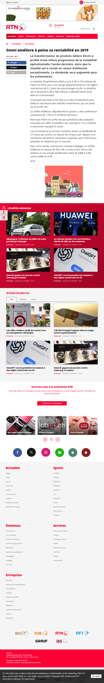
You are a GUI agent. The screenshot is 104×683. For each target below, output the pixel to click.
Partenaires (10, 601)
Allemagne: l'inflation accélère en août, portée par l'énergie (26, 240)
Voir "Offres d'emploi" (23, 425)
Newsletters (59, 452)
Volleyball (57, 486)
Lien (12, 72)
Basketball (57, 481)
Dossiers (9, 498)
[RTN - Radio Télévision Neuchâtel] (62, 633)
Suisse (8, 477)
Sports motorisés (59, 507)
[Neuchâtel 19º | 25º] (50, 23)
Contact (8, 614)
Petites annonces (59, 547)
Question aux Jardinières (14, 552)
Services (60, 36)
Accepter (96, 676)
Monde (8, 481)
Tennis (56, 502)
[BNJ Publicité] (20, 633)
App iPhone (72, 452)
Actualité (12, 36)
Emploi (56, 556)
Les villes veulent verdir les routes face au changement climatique (26, 331)
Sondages (9, 560)
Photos (41, 36)
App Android (86, 452)
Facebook (17, 452)
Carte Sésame (10, 588)
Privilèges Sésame (60, 539)
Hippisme (57, 498)
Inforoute (57, 552)
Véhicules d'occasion (60, 531)
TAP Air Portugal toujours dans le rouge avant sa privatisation (74, 331)
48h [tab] (11, 299)
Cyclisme (56, 490)
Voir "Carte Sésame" (54, 425)
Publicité (9, 593)
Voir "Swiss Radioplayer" (85, 425)
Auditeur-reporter (90, 2)
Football (56, 473)
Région (8, 473)
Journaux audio (11, 494)
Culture (8, 490)
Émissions (31, 36)
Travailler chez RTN (12, 597)
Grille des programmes (14, 543)
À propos (9, 580)
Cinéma (56, 535)
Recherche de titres (13, 539)
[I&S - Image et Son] (62, 641)
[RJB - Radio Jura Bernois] (41, 633)
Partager (13, 63)
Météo (56, 543)
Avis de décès (58, 560)
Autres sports (58, 511)
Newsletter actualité (13, 507)
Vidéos (50, 36)
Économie (29, 44)
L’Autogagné (10, 556)
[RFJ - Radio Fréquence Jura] (82, 633)
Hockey (56, 477)
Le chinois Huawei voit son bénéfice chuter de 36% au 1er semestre (72, 240)
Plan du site (34, 657)
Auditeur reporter (12, 502)
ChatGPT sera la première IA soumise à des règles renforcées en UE (73, 276)
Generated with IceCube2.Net (31, 662)
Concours (9, 564)
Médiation (9, 605)
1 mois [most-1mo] (33, 299)
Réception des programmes (15, 584)
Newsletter (9, 618)
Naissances (9, 547)
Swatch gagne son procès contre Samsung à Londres (23, 276)
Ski (54, 494)
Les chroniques (11, 535)
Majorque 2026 (73, 36)
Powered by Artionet (13, 662)
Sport (21, 36)
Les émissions (10, 531)
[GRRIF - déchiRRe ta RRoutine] (41, 641)
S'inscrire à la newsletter (52, 403)
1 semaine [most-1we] (22, 299)
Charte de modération (13, 609)
